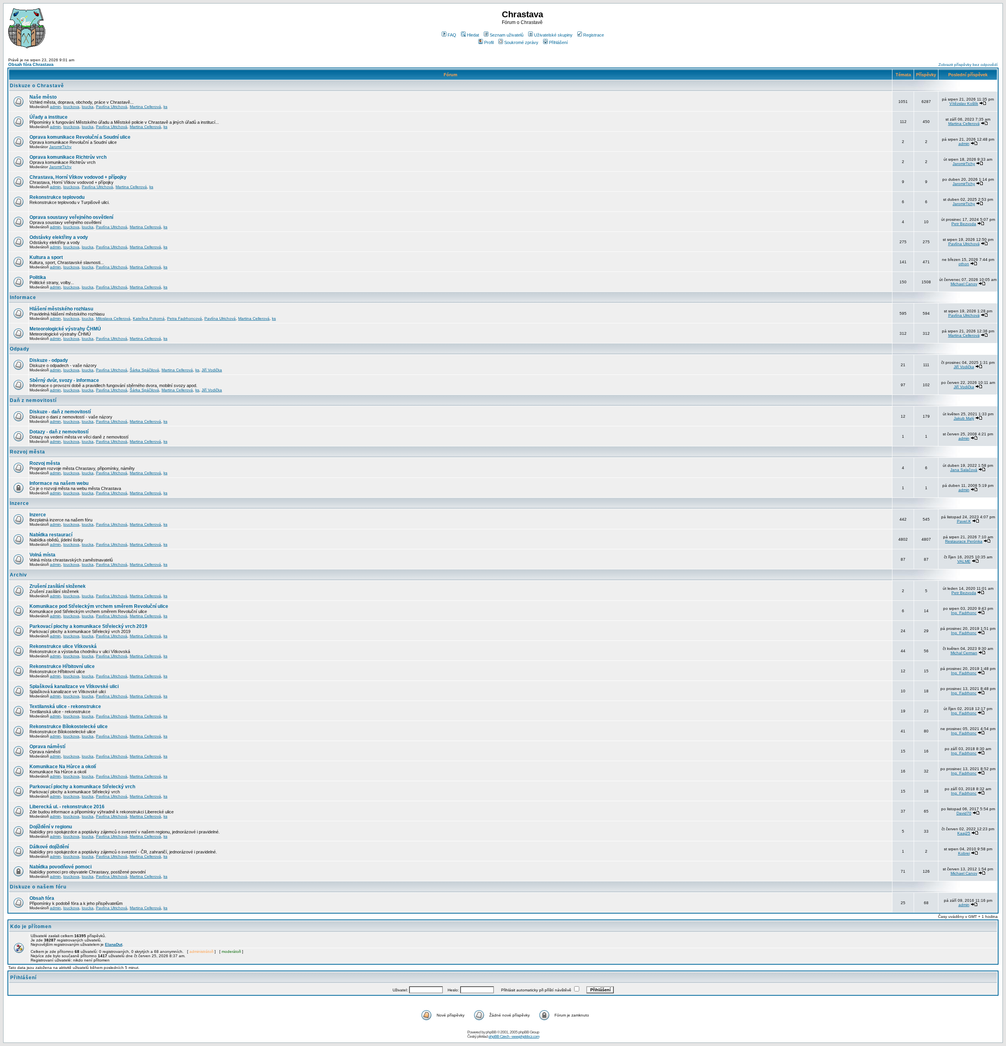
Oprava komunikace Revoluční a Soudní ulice (79, 137)
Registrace (593, 35)
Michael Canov (964, 284)
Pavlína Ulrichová (111, 107)
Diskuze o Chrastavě (37, 85)
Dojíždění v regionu (50, 826)
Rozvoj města (27, 452)
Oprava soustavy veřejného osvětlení (71, 217)
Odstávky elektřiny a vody (58, 237)
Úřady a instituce (48, 117)
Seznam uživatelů (506, 35)
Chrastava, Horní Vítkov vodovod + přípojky (78, 177)
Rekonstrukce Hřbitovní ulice (62, 666)
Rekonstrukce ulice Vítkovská (63, 646)
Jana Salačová (963, 470)
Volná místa (42, 555)
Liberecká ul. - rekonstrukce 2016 (67, 806)
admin (55, 107)
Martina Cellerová (145, 107)
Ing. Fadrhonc (964, 613)
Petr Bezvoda (963, 224)
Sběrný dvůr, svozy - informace (64, 380)
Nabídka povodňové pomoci (60, 867)
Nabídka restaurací (50, 535)
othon (963, 264)
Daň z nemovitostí (33, 400)
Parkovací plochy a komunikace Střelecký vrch (82, 786)
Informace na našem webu (58, 483)
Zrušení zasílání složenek (57, 586)
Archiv (18, 575)
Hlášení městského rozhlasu (61, 309)
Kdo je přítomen (30, 926)
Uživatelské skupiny (553, 35)
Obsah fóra (41, 898)
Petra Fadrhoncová (184, 318)
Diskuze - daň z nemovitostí (60, 412)
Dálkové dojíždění (49, 847)
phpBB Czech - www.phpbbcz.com (513, 1036)
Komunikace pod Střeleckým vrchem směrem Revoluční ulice (98, 606)
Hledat (473, 35)
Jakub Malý (964, 418)
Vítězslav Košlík (963, 103)
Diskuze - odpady (48, 360)
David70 (963, 813)
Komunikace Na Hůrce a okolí (62, 766)
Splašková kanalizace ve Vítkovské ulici (74, 686)
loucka (88, 107)
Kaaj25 (963, 833)
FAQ (452, 35)
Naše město (43, 97)
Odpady (19, 349)
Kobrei (964, 853)
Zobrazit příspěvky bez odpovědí (968, 64)
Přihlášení (558, 42)
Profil (489, 42)
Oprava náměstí (47, 746)
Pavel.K (964, 521)
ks (165, 107)
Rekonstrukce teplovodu (56, 197)
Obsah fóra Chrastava (30, 64)
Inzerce (19, 503)
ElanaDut (113, 944)
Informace (23, 297)
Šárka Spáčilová (144, 370)
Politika (37, 277)
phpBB (491, 1032)
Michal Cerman (964, 653)
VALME (964, 561)
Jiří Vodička (212, 370)
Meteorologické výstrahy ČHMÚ (65, 329)
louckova (71, 107)
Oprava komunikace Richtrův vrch (67, 157)
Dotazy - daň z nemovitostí (58, 432)
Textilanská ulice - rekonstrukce (65, 706)
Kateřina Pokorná (149, 318)
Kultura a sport (46, 257)
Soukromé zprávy (521, 42)
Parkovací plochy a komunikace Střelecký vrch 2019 (88, 626)
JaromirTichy (60, 147)
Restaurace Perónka (963, 541)
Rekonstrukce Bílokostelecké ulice (68, 726)
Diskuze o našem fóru (38, 887)
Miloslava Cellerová (113, 318)
